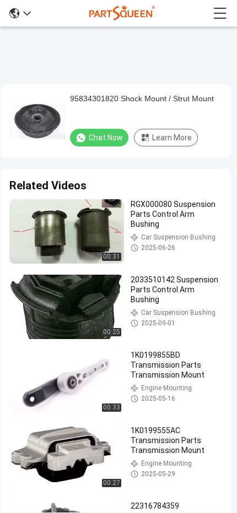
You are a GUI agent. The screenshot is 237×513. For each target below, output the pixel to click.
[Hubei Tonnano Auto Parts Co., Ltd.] (122, 13)
